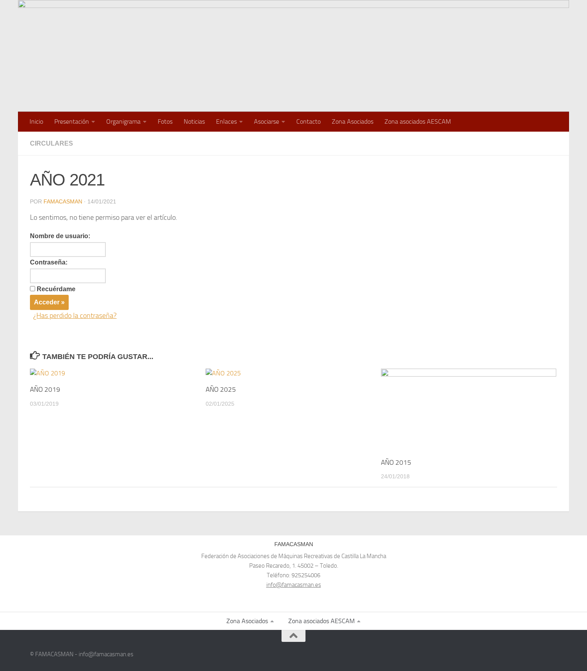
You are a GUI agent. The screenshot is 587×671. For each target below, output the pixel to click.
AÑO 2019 (45, 389)
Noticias (194, 121)
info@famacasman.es (293, 584)
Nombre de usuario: (60, 236)
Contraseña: (48, 262)
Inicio (36, 121)
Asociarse (266, 121)
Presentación (71, 121)
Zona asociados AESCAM (418, 121)
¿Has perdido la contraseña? (75, 315)
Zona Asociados (352, 121)
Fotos (165, 121)
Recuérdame (56, 289)
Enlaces (226, 121)
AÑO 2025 (221, 389)
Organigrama (123, 121)
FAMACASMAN (63, 201)
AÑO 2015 (396, 462)
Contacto (308, 121)
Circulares (51, 143)
